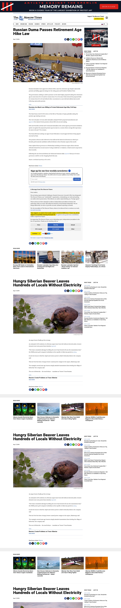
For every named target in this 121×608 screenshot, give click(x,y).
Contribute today (98, 18)
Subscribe (77, 179)
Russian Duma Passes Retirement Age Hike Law (47, 31)
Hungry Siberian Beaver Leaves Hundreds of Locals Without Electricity (47, 283)
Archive (64, 24)
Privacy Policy (42, 181)
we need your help (36, 210)
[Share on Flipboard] (79, 39)
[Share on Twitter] (68, 39)
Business (37, 24)
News (17, 24)
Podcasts (57, 24)
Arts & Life (50, 24)
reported (67, 153)
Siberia (41, 386)
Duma (40, 165)
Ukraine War (23, 24)
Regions (31, 24)
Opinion (43, 24)
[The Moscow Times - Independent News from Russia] (27, 18)
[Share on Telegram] (71, 39)
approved (31, 122)
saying (75, 352)
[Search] (107, 24)
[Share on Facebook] (65, 39)
